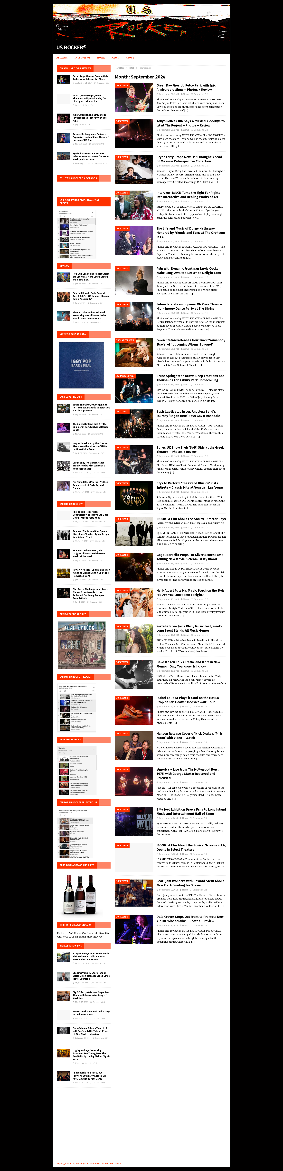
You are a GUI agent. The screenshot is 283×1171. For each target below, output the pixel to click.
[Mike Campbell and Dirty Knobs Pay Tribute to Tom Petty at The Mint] (63, 118)
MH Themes (115, 1163)
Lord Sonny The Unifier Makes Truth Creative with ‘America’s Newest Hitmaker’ (89, 465)
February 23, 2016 (82, 163)
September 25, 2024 (169, 201)
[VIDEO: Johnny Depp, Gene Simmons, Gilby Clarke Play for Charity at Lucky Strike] (63, 99)
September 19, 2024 (169, 384)
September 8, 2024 (168, 742)
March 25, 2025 (81, 1083)
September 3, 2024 (168, 854)
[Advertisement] (141, 1129)
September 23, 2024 (169, 277)
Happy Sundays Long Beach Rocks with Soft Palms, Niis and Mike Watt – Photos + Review (91, 956)
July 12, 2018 (80, 125)
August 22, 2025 (82, 983)
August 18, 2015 (82, 105)
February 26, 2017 (82, 1038)
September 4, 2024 (168, 818)
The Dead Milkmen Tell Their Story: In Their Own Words (91, 1013)
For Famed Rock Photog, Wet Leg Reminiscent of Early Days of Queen (90, 485)
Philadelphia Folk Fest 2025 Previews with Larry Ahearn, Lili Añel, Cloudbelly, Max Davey (89, 1075)
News (115, 57)
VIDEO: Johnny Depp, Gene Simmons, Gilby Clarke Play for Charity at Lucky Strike (89, 98)
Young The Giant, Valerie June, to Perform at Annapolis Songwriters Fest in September (91, 407)
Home (101, 57)
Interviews (82, 57)
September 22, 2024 (169, 313)
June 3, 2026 (80, 322)
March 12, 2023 (81, 473)
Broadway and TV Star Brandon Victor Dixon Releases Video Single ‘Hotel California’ (92, 976)
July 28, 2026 (80, 284)
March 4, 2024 (81, 144)
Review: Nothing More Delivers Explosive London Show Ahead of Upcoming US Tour (90, 137)
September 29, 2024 (169, 130)
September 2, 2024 (168, 890)
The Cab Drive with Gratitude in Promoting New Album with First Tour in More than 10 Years (90, 315)
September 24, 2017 (83, 83)
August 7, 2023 (81, 541)
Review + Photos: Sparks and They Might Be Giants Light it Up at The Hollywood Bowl (91, 573)
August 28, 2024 (82, 963)
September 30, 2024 (169, 94)
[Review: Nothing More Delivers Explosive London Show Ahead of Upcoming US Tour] (63, 138)
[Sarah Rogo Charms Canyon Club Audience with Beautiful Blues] (63, 79)
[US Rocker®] (141, 39)
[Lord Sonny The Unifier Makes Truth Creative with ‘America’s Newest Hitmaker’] (63, 466)
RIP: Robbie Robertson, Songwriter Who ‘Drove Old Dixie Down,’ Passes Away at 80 (90, 515)
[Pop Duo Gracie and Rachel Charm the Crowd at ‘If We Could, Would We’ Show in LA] (63, 277)
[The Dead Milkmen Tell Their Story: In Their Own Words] (63, 1015)
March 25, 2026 (81, 1002)
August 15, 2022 (82, 492)
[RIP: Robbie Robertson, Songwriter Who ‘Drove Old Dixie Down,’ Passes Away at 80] (63, 515)
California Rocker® (71, 504)
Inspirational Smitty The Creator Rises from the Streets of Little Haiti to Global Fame (90, 446)
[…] (186, 110)
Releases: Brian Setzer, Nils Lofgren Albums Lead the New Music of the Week (89, 553)
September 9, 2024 (168, 706)
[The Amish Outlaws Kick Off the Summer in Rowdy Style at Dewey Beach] (63, 428)
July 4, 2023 (80, 602)
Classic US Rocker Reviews (75, 68)
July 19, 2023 (80, 580)
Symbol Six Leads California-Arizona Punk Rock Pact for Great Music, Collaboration (91, 156)
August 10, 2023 (82, 522)
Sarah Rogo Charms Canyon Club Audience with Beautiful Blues (90, 78)
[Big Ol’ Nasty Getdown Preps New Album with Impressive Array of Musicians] (63, 996)
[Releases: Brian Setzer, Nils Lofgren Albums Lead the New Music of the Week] (63, 554)
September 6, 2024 (168, 782)
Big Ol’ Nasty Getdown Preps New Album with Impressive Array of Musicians (91, 995)
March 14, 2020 (81, 1018)
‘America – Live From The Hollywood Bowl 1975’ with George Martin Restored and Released (187, 773)
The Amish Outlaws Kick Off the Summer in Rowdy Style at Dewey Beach (90, 427)
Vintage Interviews (71, 945)
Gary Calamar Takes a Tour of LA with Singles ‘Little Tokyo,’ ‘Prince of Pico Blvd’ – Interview (91, 1031)
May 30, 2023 (80, 434)
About (130, 57)
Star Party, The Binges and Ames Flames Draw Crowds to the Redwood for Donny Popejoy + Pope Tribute (90, 594)
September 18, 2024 (169, 420)
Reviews (62, 57)
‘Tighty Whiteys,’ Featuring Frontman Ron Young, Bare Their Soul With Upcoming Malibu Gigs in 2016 (91, 1055)
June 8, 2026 (80, 303)
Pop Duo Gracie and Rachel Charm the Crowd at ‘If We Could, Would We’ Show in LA (91, 276)
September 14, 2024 (169, 563)
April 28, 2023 (81, 453)
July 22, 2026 (80, 414)
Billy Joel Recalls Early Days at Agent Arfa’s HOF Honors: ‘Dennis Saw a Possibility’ (91, 296)
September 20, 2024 (169, 349)
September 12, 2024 (169, 635)
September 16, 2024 (169, 527)
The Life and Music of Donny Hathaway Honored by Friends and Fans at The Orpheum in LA (191, 232)
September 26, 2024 (169, 166)
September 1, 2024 (168, 925)
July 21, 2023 (80, 560)
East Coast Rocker (71, 397)
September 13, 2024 (169, 599)
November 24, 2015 (83, 1063)
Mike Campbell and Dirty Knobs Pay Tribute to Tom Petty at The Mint (90, 118)
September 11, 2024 (169, 671)
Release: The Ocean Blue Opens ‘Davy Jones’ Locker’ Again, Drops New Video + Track (91, 534)
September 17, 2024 (169, 492)
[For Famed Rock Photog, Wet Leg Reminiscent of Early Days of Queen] (63, 486)
